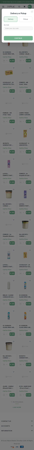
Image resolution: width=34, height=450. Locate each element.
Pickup (25, 19)
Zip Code (6, 25)
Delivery (10, 19)
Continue (18, 38)
